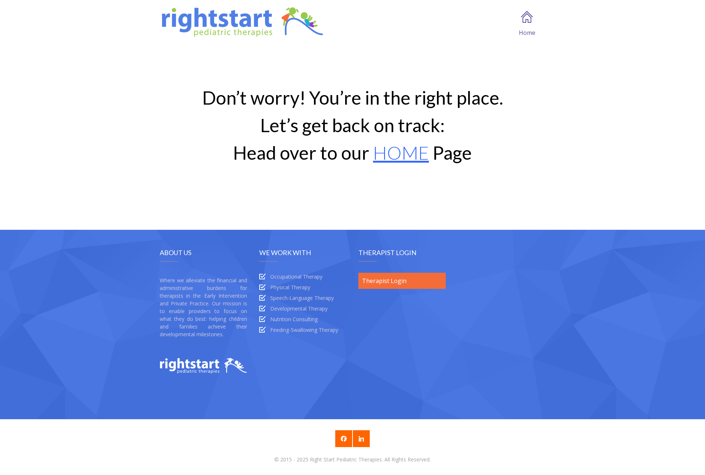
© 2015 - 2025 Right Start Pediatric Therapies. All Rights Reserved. (352, 459)
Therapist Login (384, 281)
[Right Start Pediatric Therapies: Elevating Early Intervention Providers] (242, 21)
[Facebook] (343, 438)
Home (527, 33)
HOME (401, 153)
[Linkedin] (361, 438)
